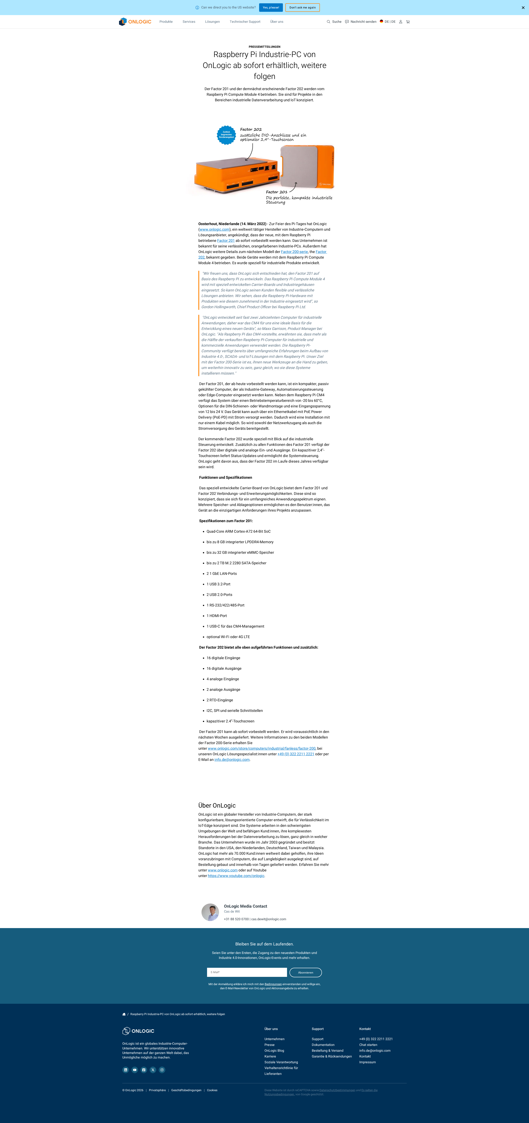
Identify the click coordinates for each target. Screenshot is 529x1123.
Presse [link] (269, 1044)
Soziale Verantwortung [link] (281, 1062)
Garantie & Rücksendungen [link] (332, 1056)
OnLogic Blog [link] (274, 1050)
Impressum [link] (367, 1062)
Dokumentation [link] (323, 1044)
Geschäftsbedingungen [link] (186, 1090)
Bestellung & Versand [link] (327, 1050)
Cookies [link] (212, 1090)
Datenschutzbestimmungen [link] (337, 1090)
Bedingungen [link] (273, 984)
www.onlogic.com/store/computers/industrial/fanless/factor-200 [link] (262, 748)
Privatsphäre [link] (157, 1090)
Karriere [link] (270, 1056)
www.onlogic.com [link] (214, 229)
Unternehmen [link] (274, 1039)
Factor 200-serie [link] (294, 252)
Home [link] (124, 1014)
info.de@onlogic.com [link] (232, 760)
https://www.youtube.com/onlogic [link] (236, 876)
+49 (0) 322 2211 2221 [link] (296, 754)
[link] (135, 22)
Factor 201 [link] (226, 240)
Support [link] (317, 1039)
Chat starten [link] (368, 1044)
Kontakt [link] (365, 1056)
